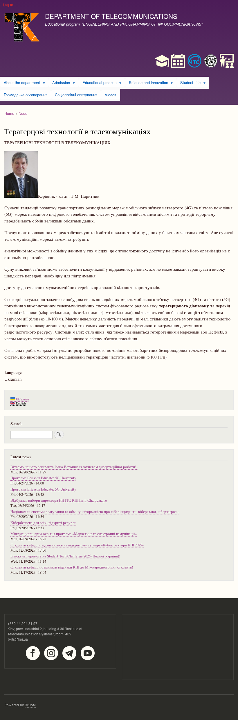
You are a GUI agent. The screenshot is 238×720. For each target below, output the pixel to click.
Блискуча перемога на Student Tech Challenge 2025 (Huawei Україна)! (65, 556)
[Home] (22, 28)
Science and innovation (146, 83)
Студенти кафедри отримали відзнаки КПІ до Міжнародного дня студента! (72, 567)
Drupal (30, 704)
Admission (59, 83)
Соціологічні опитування (76, 94)
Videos (110, 94)
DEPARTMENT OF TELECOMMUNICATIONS (111, 16)
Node (23, 113)
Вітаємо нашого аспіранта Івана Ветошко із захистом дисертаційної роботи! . (74, 466)
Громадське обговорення (25, 94)
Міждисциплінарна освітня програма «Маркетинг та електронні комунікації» (73, 533)
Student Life (188, 83)
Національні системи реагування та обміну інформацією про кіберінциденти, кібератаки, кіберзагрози (94, 511)
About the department (20, 83)
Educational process (98, 83)
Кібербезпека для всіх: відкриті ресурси (43, 522)
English (20, 403)
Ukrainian (22, 399)
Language (12, 372)
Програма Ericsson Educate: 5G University (43, 477)
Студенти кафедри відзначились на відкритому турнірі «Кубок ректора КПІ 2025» (77, 545)
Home (9, 113)
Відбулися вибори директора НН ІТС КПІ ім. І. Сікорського (58, 500)
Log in (8, 5)
